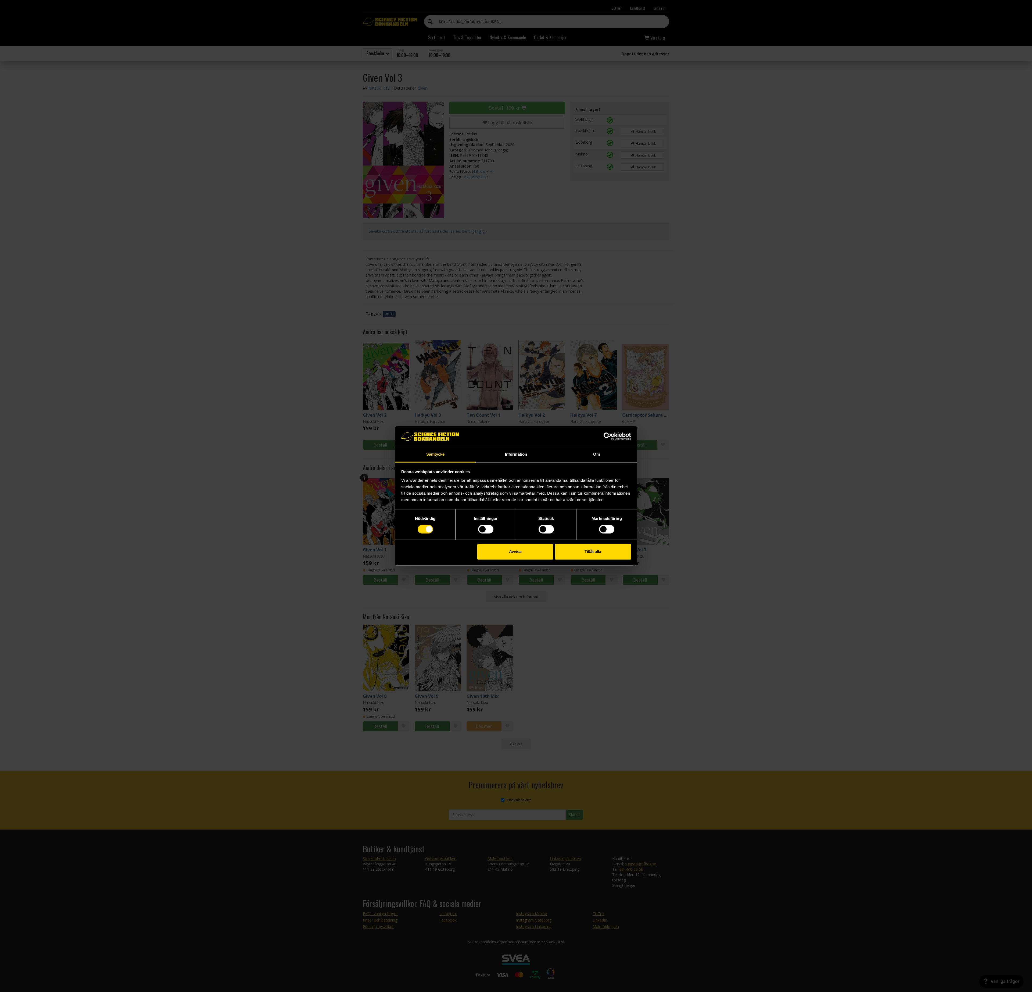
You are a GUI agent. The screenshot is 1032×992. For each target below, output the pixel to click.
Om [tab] (596, 454)
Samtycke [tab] (435, 454)
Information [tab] (516, 454)
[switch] (485, 529)
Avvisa (515, 551)
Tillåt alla (593, 551)
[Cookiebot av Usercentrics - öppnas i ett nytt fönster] (607, 437)
